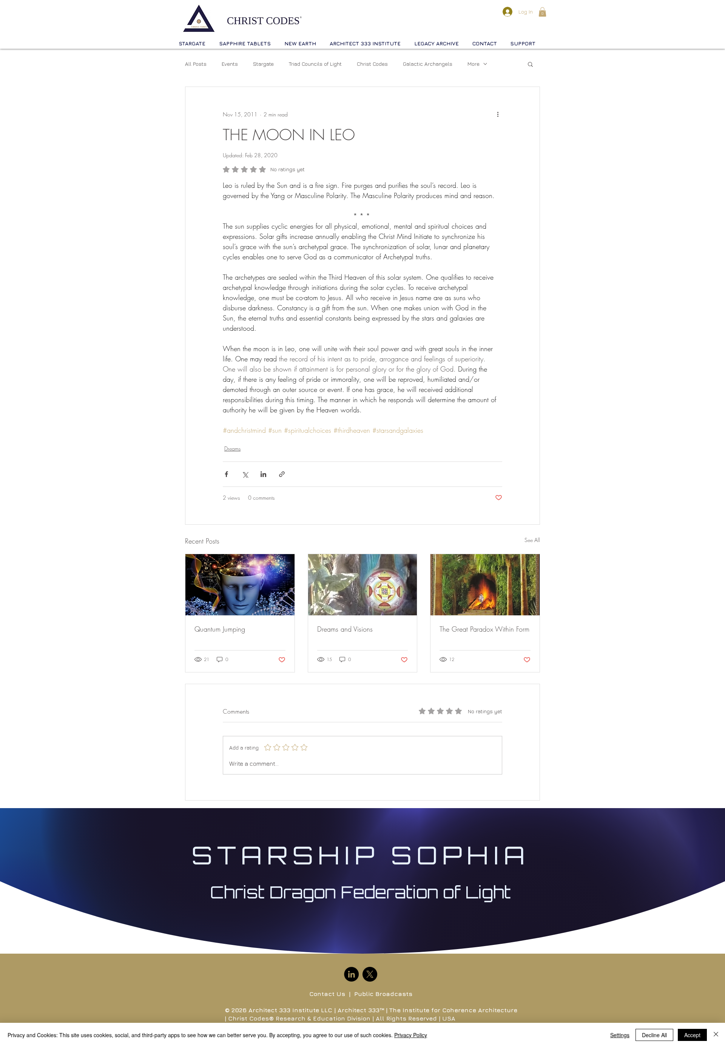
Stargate (263, 63)
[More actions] (497, 114)
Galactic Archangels (427, 63)
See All (532, 540)
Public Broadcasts (383, 993)
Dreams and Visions (345, 628)
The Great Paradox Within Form (484, 628)
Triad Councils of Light (315, 63)
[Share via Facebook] (226, 474)
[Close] (715, 1035)
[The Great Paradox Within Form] (485, 584)
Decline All (654, 1035)
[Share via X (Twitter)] (244, 474)
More (473, 63)
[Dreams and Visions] (362, 584)
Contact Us (327, 993)
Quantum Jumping (219, 628)
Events (230, 63)
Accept (692, 1035)
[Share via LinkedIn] (263, 474)
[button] (542, 12)
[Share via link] (281, 474)
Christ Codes (372, 63)
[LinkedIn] (351, 974)
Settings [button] (619, 1035)
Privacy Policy (410, 1035)
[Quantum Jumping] (240, 584)
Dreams (232, 448)
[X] (369, 974)
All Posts (196, 63)
